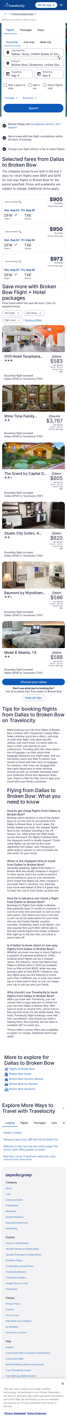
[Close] (63, 1384)
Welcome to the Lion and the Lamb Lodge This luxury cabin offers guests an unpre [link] (31, 1148)
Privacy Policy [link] (13, 1303)
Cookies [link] (10, 1309)
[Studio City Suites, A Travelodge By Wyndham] (33, 544)
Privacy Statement (15, 1413)
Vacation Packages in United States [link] (23, 1254)
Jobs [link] (8, 1194)
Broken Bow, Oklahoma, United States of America (37, 65)
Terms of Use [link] (12, 1315)
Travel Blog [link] (11, 1289)
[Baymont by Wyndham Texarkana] (33, 604)
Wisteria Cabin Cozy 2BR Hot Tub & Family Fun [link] (31, 1139)
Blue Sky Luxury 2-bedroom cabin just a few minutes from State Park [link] (29, 1158)
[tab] (10, 30)
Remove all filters (33, 320)
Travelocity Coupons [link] (16, 1277)
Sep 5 (15, 75)
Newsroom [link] (11, 1211)
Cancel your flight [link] (14, 1358)
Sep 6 (46, 75)
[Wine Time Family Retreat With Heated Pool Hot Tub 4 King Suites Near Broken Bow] (33, 426)
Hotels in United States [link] (17, 1243)
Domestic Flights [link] (14, 1260)
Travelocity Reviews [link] (16, 1271)
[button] (33, 1108)
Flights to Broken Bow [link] (23, 14)
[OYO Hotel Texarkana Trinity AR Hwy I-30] (33, 367)
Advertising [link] (11, 1228)
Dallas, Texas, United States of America (37, 54)
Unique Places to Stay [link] (17, 1283)
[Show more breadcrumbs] (5, 14)
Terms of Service (36, 1413)
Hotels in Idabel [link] (13, 1132)
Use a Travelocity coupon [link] (18, 1370)
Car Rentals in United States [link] (20, 1266)
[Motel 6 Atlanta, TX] (33, 662)
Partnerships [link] (12, 1205)
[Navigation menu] (61, 5)
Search (33, 108)
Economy (28, 97)
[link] (33, 1069)
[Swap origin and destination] (58, 57)
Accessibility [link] (12, 1326)
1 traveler (9, 97)
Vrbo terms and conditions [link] (19, 1321)
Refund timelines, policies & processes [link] (25, 1364)
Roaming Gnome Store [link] (17, 1222)
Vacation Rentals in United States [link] (22, 1248)
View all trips (33, 698)
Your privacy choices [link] (16, 1332)
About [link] (9, 1188)
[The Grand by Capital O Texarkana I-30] (33, 484)
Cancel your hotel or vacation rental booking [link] (28, 1353)
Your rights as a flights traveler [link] (21, 1375)
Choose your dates (34, 682)
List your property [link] (14, 1199)
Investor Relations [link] (15, 1217)
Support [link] (10, 1347)
